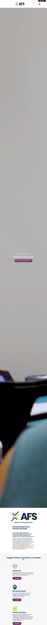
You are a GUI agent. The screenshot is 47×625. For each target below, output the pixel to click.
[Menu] (39, 4)
